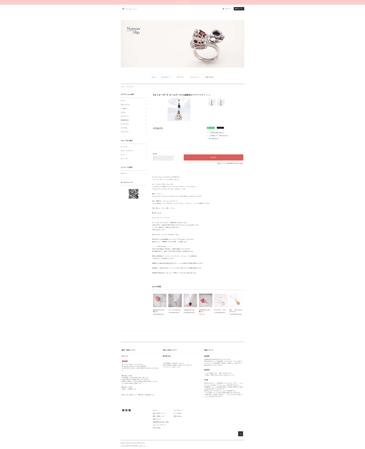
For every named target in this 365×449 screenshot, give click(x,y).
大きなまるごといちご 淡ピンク (159, 310)
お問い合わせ (209, 77)
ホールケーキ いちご (220, 310)
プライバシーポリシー (159, 425)
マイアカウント (178, 410)
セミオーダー (130, 86)
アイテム (240, 8)
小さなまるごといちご (189, 310)
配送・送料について (159, 416)
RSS (154, 428)
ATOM (158, 428)
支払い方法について (159, 413)
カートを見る (177, 413)
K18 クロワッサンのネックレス (236, 310)
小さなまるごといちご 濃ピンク (205, 310)
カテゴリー (165, 77)
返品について (221, 163)
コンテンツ (193, 77)
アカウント (228, 8)
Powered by (123, 445)
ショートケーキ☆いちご (174, 310)
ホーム (154, 77)
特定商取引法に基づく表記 (235, 163)
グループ (179, 77)
